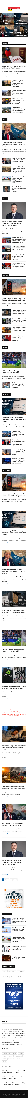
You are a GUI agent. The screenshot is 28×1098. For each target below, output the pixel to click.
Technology (5, 976)
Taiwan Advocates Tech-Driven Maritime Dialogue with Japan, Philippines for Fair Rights (19, 180)
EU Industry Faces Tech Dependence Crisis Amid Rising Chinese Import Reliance (18, 930)
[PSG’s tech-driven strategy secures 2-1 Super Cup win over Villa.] (14, 360)
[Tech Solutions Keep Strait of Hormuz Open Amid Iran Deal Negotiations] (6, 949)
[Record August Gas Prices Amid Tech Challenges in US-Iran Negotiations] (14, 287)
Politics (23, 974)
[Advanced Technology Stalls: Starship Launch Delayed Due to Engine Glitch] (6, 452)
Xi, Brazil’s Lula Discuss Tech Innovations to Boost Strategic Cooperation (19, 101)
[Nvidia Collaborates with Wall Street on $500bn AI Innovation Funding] (6, 321)
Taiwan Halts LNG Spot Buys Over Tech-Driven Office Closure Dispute (18, 248)
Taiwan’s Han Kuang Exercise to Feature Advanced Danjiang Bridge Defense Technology (18, 83)
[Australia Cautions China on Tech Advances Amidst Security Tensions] (6, 257)
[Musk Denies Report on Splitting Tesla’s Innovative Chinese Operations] (6, 338)
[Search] (26, 2)
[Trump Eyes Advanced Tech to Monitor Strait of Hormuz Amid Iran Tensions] (14, 131)
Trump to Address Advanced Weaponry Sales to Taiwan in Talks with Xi (19, 957)
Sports (4, 971)
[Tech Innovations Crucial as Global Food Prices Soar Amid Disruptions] (6, 330)
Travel (4, 974)
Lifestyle (10, 974)
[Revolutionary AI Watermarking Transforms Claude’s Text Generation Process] (14, 406)
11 (13, 879)
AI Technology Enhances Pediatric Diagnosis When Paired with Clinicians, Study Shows (19, 920)
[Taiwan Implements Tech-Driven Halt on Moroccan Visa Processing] (14, 55)
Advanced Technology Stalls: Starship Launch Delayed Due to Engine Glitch (18, 452)
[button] (2, 25)
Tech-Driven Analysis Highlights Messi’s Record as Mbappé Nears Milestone (19, 385)
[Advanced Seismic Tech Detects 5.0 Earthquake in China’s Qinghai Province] (6, 93)
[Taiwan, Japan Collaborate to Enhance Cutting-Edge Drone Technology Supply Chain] (6, 442)
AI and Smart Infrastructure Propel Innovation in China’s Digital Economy (18, 434)
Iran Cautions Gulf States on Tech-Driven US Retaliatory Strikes (19, 160)
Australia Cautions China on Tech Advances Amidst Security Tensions (19, 257)
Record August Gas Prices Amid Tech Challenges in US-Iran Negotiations (7, 21)
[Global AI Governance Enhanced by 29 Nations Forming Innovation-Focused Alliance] (6, 461)
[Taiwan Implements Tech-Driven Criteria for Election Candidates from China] (6, 266)
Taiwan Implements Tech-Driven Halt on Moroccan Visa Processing (14, 67)
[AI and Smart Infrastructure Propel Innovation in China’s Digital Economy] (6, 434)
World (16, 974)
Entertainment (11, 971)
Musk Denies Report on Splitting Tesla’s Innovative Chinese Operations (18, 338)
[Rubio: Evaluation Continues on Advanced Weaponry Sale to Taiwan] (6, 189)
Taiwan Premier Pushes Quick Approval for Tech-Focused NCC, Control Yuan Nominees (12, 223)
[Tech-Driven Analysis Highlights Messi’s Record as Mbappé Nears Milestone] (6, 385)
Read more (4, 504)
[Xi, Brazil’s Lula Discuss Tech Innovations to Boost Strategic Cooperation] (6, 101)
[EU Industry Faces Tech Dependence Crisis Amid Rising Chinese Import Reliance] (6, 930)
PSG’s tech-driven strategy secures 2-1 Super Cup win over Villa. (14, 371)
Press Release (21, 971)
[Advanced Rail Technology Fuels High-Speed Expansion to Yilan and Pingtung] (6, 110)
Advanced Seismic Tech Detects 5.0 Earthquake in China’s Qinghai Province (19, 93)
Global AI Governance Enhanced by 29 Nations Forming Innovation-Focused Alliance (19, 461)
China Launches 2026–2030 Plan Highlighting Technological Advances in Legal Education (19, 240)
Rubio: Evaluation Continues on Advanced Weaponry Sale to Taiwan (19, 189)
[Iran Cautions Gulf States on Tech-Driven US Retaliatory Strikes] (6, 161)
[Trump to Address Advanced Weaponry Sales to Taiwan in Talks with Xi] (6, 958)
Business (13, 976)
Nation (19, 976)
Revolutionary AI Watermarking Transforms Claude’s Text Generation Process (21, 21)
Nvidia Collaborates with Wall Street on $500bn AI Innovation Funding (19, 320)
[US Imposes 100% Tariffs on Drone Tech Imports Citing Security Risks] (6, 312)
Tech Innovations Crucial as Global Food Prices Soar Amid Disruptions (19, 329)
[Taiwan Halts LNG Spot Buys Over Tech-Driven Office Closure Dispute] (6, 249)
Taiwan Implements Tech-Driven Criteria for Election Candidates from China (19, 266)
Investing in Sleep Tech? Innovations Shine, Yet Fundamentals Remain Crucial (14, 747)
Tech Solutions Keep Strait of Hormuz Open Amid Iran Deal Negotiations (19, 948)
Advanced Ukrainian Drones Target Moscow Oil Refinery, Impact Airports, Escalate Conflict (18, 170)
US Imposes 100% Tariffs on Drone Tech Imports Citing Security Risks (21, 34)
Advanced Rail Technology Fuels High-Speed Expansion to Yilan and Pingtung (19, 110)
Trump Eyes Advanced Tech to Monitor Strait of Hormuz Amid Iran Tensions (7, 33)
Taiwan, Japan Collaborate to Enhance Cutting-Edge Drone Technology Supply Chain (18, 443)
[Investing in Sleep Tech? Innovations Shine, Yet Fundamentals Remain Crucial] (14, 734)
